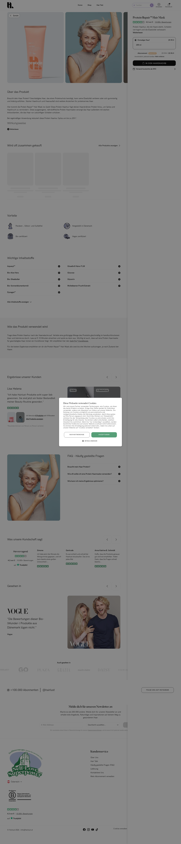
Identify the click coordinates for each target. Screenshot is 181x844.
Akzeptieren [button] (104, 434)
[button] (90, 441)
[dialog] (90, 422)
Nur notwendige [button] (77, 435)
